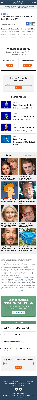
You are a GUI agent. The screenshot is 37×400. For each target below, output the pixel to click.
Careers (14, 385)
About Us (6, 381)
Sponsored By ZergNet (29, 155)
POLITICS (4, 14)
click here (23, 291)
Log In (33, 2)
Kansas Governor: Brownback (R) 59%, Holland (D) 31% (24, 142)
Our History (15, 381)
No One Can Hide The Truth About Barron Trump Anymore (26, 178)
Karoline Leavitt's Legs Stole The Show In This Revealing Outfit (8, 225)
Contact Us (22, 385)
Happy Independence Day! (14, 341)
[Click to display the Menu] (2, 2)
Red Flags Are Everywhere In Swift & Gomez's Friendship (8, 178)
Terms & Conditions (24, 383)
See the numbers (18, 312)
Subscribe (27, 65)
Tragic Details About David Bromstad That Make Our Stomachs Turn (9, 248)
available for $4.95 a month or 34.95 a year (24, 281)
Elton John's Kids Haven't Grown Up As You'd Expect (26, 225)
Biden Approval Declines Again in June (19, 335)
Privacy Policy (13, 383)
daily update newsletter (24, 274)
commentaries (13, 279)
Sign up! (18, 88)
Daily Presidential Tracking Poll (16, 328)
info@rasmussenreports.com (11, 395)
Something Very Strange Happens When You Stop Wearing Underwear (27, 248)
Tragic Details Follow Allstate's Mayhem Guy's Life (27, 201)
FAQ (21, 381)
